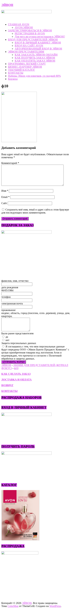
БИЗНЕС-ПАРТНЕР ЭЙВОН (25, 66)
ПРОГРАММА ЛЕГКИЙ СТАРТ (27, 63)
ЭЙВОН (7, 5)
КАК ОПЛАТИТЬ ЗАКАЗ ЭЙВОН (35, 60)
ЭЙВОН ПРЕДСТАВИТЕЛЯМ (26, 51)
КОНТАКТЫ (15, 72)
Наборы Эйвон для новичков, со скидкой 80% (34, 75)
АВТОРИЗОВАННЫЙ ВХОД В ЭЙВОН (38, 48)
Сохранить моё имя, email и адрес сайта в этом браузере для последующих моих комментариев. (35, 211)
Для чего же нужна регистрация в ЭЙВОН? (40, 36)
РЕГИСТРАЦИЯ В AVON (30, 33)
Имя (4, 190)
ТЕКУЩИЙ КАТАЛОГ (21, 69)
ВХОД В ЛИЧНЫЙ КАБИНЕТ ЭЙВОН (38, 42)
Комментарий (10, 163)
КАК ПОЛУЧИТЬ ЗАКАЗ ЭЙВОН (35, 57)
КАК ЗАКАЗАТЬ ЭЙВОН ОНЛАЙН (36, 54)
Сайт (4, 203)
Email (5, 197)
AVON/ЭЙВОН (24, 27)
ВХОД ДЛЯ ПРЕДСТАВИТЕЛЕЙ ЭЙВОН (33, 39)
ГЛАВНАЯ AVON (18, 24)
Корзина (13, 78)
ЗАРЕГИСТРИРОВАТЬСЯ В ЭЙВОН (30, 30)
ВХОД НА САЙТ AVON (29, 45)
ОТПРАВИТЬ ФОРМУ (14, 362)
